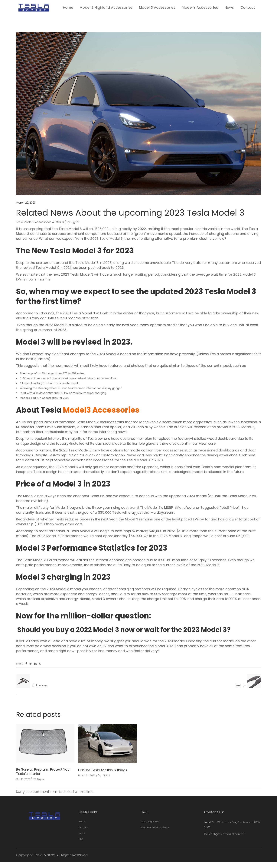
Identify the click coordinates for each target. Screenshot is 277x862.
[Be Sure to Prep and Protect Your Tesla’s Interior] (45, 743)
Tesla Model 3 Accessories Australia (40, 222)
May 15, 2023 (23, 779)
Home (82, 821)
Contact (83, 827)
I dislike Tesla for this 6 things (102, 770)
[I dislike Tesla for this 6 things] (107, 743)
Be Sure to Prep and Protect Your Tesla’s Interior (43, 771)
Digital (75, 222)
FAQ (81, 839)
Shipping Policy (150, 821)
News (82, 833)
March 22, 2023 (26, 203)
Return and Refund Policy (155, 827)
